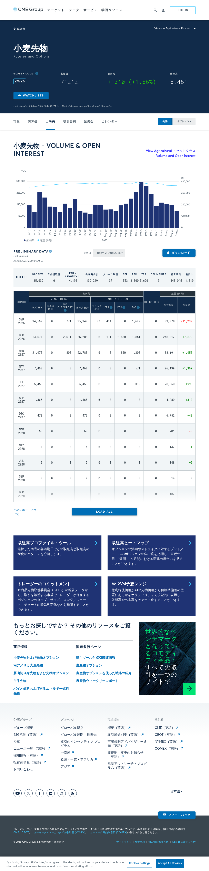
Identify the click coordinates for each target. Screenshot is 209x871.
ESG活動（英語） (26, 734)
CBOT (25, 832)
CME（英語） (165, 727)
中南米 (65, 752)
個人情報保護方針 (158, 842)
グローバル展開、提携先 (79, 734)
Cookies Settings (139, 863)
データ (74, 10)
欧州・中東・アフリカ (77, 759)
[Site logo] (28, 10)
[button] (31, 95)
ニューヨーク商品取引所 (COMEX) (107, 832)
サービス (90, 10)
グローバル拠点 (72, 727)
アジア (65, 766)
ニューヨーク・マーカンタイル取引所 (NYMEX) (58, 832)
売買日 (87, 253)
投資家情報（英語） (28, 762)
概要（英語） (117, 727)
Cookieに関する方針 (184, 842)
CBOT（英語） (166, 734)
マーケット (56, 10)
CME (16, 832)
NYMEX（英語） (167, 741)
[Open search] (155, 10)
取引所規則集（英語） (124, 734)
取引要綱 (69, 121)
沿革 (16, 741)
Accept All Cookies (170, 863)
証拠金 (89, 121)
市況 (16, 121)
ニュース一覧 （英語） (30, 748)
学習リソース (111, 10)
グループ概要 (23, 727)
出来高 (50, 121)
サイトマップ (123, 842)
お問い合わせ (23, 769)
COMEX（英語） (167, 748)
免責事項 (140, 842)
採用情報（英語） (26, 755)
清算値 (33, 121)
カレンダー (110, 121)
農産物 (21, 29)
